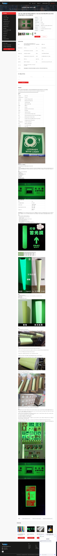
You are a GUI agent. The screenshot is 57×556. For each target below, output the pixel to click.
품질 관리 (29, 547)
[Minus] (54, 536)
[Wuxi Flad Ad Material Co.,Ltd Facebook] (51, 1)
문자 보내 (23, 82)
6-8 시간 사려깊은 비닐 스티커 (30, 534)
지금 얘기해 (37, 36)
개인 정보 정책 (37, 548)
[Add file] (40, 555)
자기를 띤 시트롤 (5, 19)
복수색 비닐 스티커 (5, 24)
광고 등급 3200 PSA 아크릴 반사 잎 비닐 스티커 (21, 534)
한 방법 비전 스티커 (5, 26)
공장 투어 (29, 546)
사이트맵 (36, 547)
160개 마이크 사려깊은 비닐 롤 (36, 518)
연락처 (29, 548)
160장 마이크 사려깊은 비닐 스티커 (47, 518)
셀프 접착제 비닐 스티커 (6, 21)
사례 (35, 546)
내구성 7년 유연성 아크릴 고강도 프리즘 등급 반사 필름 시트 (49, 535)
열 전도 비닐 (5, 35)
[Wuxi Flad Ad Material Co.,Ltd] (4, 3)
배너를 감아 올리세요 (6, 38)
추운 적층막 (4, 28)
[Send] (55, 555)
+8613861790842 (8, 46)
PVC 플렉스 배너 (5, 31)
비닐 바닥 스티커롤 (5, 17)
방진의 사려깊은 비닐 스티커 (26, 518)
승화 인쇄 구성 (5, 33)
